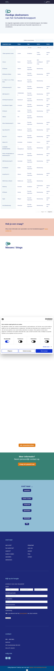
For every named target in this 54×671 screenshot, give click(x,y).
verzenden (8, 618)
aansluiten (27, 490)
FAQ (29, 554)
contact (30, 557)
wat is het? (8, 545)
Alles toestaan (44, 351)
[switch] (20, 341)
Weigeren (10, 351)
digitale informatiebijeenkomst (37, 667)
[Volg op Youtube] (9, 658)
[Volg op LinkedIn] (6, 658)
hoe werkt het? (9, 548)
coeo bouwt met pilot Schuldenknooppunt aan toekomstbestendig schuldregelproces (25, 425)
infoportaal (27, 504)
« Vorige (38, 211)
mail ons (7, 642)
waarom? (8, 551)
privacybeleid (23, 613)
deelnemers (8, 560)
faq (27, 523)
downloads (27, 518)
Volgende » (50, 211)
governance (27, 510)
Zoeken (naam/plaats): (29, 40)
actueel (30, 551)
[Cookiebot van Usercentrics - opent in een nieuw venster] (46, 319)
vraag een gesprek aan (27, 464)
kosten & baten (27, 498)
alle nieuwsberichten (27, 445)
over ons (30, 548)
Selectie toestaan (27, 351)
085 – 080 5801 (9, 639)
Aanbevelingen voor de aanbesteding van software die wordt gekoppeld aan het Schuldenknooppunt (23, 283)
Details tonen (46, 346)
